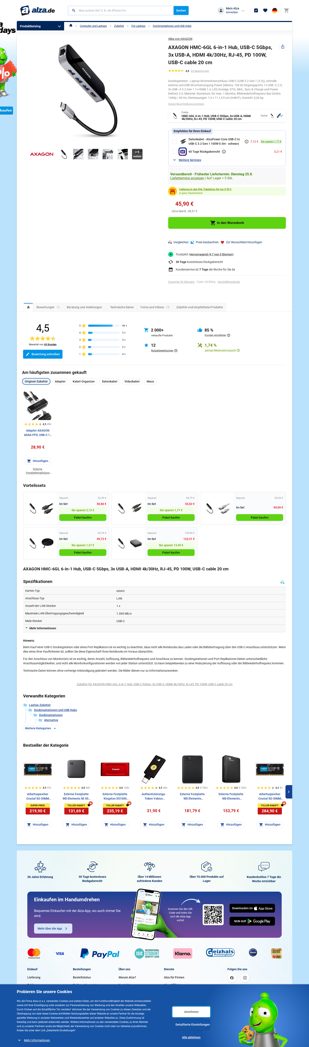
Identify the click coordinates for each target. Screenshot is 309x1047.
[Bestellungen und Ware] (256, 10)
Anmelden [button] (232, 12)
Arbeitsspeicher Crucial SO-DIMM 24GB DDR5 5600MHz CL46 (269, 796)
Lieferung (33, 977)
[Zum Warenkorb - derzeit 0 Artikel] (286, 10)
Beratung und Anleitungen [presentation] (84, 307)
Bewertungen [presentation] (48, 307)
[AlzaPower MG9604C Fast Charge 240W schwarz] (136, 543)
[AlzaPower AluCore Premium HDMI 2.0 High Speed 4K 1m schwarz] (47, 508)
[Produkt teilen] (282, 46)
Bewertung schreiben (46, 354)
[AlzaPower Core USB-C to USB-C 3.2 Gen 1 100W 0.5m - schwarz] (136, 508)
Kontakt (124, 985)
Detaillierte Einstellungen (193, 1024)
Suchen (181, 10)
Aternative (51, 720)
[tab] (28, 307)
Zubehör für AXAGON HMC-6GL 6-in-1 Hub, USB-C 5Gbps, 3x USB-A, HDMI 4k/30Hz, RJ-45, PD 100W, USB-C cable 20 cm (154, 684)
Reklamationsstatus (86, 985)
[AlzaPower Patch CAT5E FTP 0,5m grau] (224, 508)
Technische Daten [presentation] (122, 307)
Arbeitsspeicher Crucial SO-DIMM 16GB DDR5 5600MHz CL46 (37, 796)
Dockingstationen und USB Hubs (172, 25)
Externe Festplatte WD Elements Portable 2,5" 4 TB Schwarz (231, 796)
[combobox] (121, 10)
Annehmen (191, 1011)
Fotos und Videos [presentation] (155, 307)
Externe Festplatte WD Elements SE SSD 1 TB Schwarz (76, 796)
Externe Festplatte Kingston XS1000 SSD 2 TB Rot (115, 796)
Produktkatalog (30, 26)
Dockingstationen (51, 715)
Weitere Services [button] (190, 160)
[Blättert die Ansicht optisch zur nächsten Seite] (288, 792)
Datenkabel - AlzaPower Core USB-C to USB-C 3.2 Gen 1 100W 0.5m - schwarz (214, 141)
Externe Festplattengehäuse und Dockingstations (37, 471)
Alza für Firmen (174, 977)
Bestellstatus (82, 977)
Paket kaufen (83, 517)
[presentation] (28, 307)
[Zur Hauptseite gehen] (37, 10)
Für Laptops (138, 25)
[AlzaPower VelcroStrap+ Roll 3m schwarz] (47, 543)
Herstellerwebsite (229, 282)
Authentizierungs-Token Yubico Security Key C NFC (153, 796)
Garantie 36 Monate (181, 282)
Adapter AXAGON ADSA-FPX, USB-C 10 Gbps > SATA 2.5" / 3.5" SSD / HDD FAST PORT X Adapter (38, 433)
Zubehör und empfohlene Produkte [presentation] (199, 307)
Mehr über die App (50, 928)
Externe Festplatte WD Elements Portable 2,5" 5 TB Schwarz (192, 796)
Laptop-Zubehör (40, 705)
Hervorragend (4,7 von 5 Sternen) (211, 254)
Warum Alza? (127, 977)
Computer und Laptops (93, 25)
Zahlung (32, 985)
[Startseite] (71, 25)
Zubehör (119, 25)
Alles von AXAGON (180, 38)
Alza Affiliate (172, 985)
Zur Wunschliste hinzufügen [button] (244, 242)
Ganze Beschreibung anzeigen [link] (186, 103)
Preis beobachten (207, 242)
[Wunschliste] (265, 10)
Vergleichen (181, 242)
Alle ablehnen (191, 1037)
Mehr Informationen (37, 1040)
